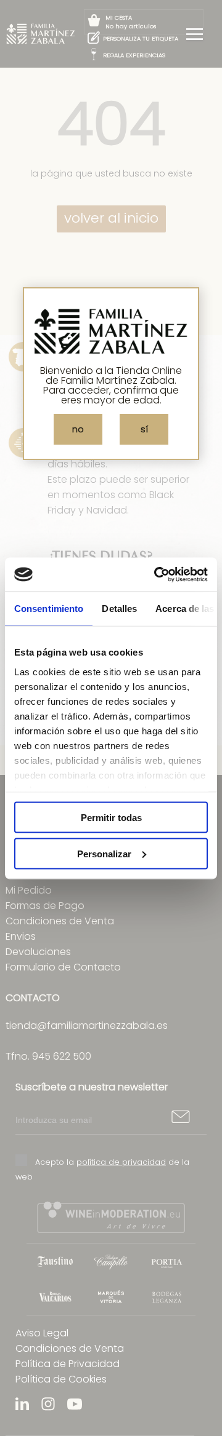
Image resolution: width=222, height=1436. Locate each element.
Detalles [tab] (119, 608)
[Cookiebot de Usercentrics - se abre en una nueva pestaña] (156, 574)
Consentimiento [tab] (48, 608)
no (78, 429)
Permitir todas (111, 817)
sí (144, 429)
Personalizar (104, 853)
